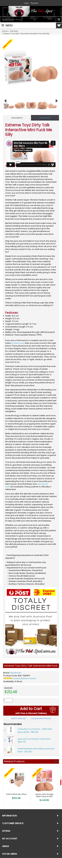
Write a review (29, 678)
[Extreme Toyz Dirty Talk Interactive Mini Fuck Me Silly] (31, 67)
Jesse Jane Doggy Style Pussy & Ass (44, 795)
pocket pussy (17, 343)
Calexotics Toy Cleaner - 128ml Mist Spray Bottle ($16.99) (35, 730)
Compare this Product (41, 718)
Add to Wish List (18, 718)
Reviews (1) (45, 117)
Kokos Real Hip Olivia (16, 794)
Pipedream (15, 672)
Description (17, 117)
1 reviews (16, 678)
